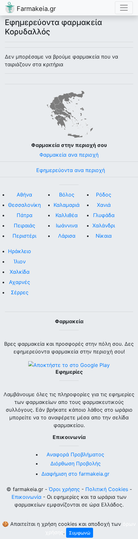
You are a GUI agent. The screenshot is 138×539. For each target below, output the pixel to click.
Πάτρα (24, 215)
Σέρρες (20, 292)
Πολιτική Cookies (106, 489)
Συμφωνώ (79, 532)
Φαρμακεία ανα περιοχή (69, 154)
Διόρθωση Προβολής (75, 463)
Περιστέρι (24, 236)
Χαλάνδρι (103, 225)
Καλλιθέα (67, 215)
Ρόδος (103, 194)
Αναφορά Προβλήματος (75, 454)
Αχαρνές (19, 282)
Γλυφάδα (104, 215)
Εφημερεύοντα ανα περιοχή (70, 170)
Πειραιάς (24, 225)
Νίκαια (104, 236)
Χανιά (104, 205)
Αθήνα (24, 194)
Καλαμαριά (67, 205)
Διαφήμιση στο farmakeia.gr (75, 473)
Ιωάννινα (67, 225)
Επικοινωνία (26, 497)
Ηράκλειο (19, 251)
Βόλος (66, 194)
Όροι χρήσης (64, 489)
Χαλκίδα (20, 272)
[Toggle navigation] (124, 7)
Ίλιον (20, 261)
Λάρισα (66, 236)
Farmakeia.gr (35, 9)
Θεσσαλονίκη (24, 205)
